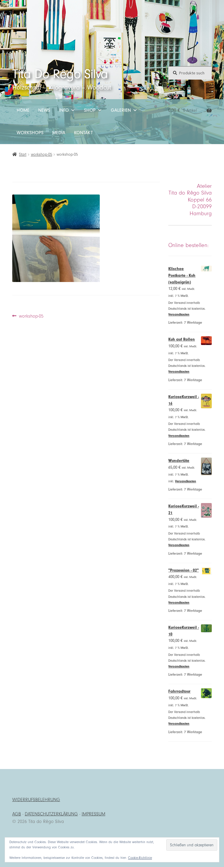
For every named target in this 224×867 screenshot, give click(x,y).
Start (22, 154)
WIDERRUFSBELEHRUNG (36, 799)
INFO (64, 110)
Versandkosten (178, 314)
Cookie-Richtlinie (140, 858)
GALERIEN (121, 110)
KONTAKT (83, 132)
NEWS (44, 110)
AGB (16, 814)
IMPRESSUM (93, 814)
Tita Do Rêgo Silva (60, 73)
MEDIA (58, 132)
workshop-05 (41, 154)
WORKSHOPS (30, 132)
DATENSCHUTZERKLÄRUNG (51, 814)
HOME (23, 110)
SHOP (90, 110)
